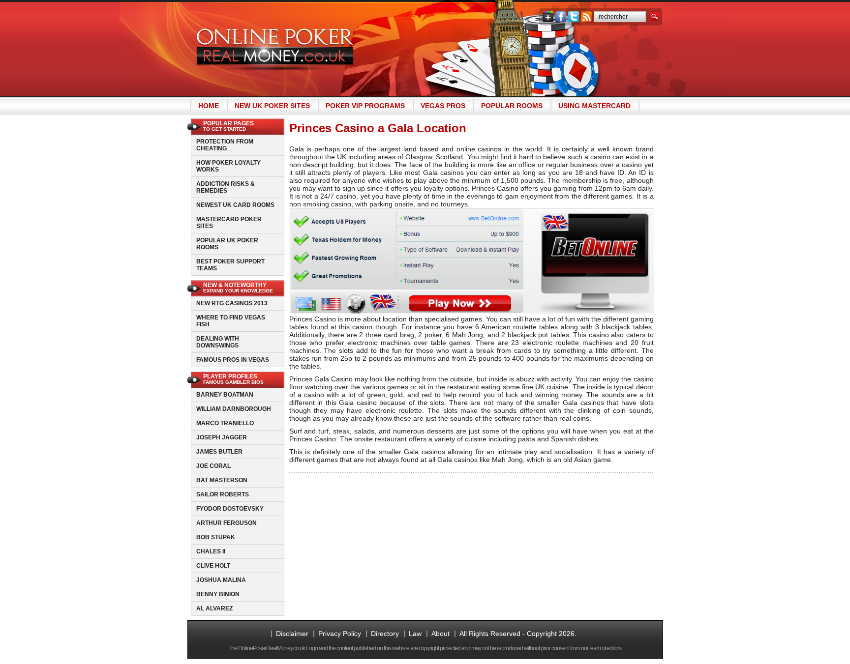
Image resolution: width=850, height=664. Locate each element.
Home (208, 106)
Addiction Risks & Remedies (225, 187)
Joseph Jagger (221, 437)
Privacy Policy (339, 633)
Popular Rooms (512, 106)
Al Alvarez (214, 608)
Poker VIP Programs (365, 106)
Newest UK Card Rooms (235, 205)
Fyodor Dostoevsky (230, 508)
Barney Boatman (224, 394)
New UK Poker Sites (272, 106)
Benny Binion (218, 594)
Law (415, 633)
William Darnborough (233, 408)
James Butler (219, 451)
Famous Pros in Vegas (232, 359)
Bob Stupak (215, 537)
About (440, 633)
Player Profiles (233, 379)
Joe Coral (213, 465)
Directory (385, 633)
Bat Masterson (221, 480)
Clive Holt (213, 565)
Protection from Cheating (224, 145)
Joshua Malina (221, 580)
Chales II (210, 551)
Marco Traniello (225, 423)
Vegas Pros (443, 106)
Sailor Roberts (222, 494)
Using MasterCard (594, 106)
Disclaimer (292, 633)
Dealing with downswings (217, 342)
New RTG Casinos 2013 (232, 303)
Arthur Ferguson (226, 523)
